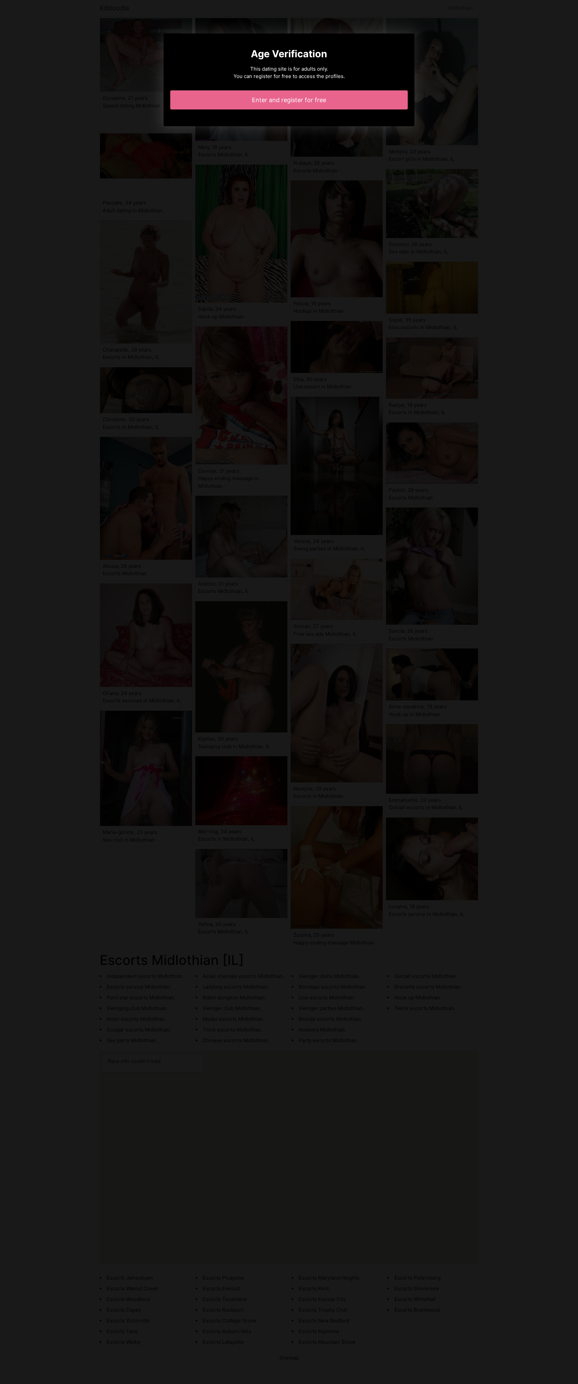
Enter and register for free (289, 99)
